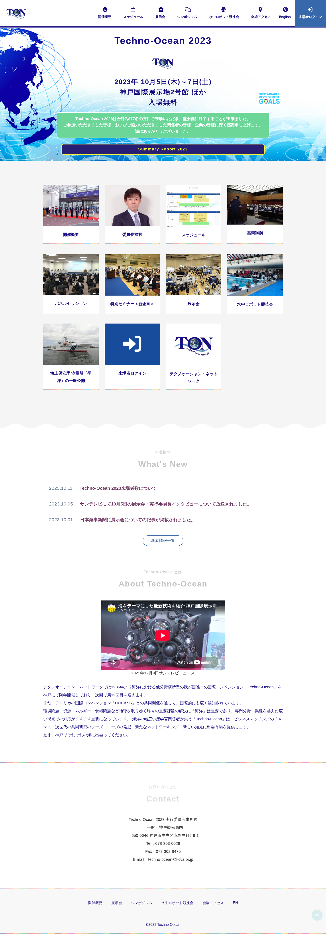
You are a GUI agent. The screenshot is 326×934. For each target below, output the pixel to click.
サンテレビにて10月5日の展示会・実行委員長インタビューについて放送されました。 (165, 504)
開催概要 (95, 903)
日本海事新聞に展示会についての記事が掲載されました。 (137, 519)
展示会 (116, 903)
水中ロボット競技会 (177, 903)
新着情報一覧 (163, 540)
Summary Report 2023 (163, 149)
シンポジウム (141, 903)
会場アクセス (213, 903)
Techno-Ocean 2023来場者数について (118, 488)
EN (235, 903)
